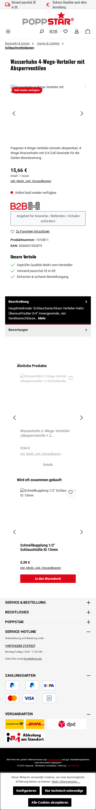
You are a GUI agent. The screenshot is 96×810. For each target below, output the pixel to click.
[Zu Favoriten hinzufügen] (71, 379)
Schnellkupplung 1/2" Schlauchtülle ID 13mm (39, 547)
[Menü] (8, 31)
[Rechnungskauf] (49, 698)
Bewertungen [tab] (18, 330)
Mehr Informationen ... (66, 781)
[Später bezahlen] (32, 685)
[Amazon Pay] (22, 685)
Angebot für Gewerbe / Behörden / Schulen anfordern (48, 218)
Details (48, 465)
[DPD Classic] (67, 724)
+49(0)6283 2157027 (20, 646)
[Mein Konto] (76, 31)
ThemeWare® (73, 766)
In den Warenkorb (48, 579)
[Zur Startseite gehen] (48, 18)
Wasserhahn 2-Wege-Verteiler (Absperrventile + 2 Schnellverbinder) (45, 433)
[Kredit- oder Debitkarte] (20, 698)
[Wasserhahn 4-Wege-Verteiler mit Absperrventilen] (48, 113)
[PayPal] (12, 685)
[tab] (48, 310)
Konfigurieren (26, 791)
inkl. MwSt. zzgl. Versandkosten (30, 181)
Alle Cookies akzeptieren (49, 802)
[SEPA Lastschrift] (49, 685)
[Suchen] (41, 31)
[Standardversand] (25, 724)
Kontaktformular (32, 658)
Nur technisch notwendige (64, 791)
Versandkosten (54, 759)
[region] (48, 113)
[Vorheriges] (14, 113)
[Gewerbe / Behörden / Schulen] (53, 31)
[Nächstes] (82, 113)
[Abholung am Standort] (25, 737)
